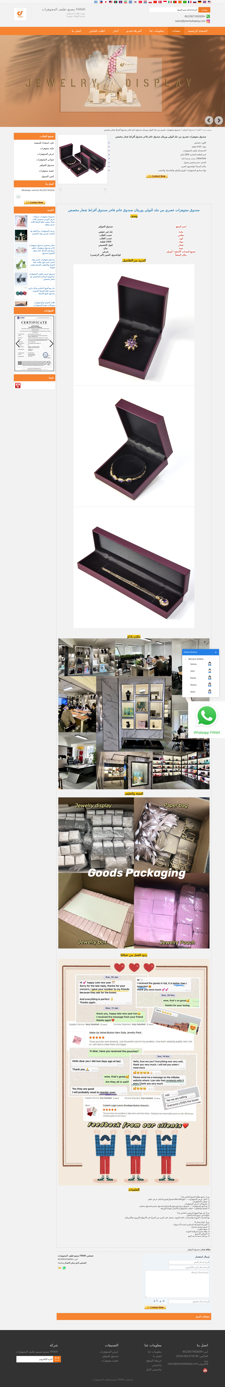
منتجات (176, 30)
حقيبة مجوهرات (46, 170)
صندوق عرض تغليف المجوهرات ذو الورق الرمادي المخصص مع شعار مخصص (42, 276)
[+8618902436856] (64, 1268)
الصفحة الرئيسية (197, 30)
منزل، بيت (207, 130)
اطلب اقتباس (97, 30)
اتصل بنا (76, 30)
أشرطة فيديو (134, 30)
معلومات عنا (157, 30)
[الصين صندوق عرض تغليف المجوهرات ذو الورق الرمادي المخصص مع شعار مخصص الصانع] (21, 279)
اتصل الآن (34, 202)
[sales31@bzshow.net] (59, 1268)
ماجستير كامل (154, 1369)
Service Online (195, 659)
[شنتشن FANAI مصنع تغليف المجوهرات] (20, 20)
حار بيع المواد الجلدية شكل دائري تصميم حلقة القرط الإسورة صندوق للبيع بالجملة (41, 291)
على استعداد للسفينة (44, 142)
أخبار (116, 30)
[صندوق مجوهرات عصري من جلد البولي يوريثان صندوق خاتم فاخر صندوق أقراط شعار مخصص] (83, 159)
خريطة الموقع (154, 1360)
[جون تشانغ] (18, 196)
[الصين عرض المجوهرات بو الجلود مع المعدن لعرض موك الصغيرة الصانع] (21, 236)
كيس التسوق (48, 176)
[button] (209, 120)
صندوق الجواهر (188, 130)
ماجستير (157, 1365)
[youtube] (17, 385)
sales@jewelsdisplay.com (190, 21)
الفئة (199, 130)
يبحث (204, 9)
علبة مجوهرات (47, 148)
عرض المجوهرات (45, 154)
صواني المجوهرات (45, 159)
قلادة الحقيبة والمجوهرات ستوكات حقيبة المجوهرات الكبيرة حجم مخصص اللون (44, 305)
